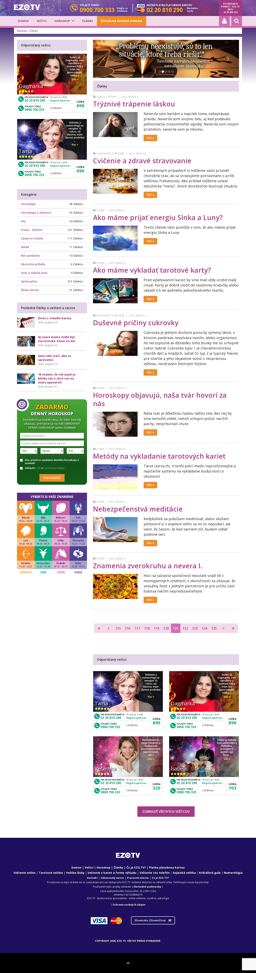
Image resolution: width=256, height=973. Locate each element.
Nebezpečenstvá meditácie (138, 509)
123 (195, 628)
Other (100, 210)
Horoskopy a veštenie (110, 153)
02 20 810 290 (111, 718)
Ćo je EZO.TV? (160, 878)
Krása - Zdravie (31, 230)
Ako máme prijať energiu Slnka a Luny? (158, 217)
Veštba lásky (75, 873)
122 (185, 628)
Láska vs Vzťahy (106, 96)
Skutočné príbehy (33, 264)
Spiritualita (29, 281)
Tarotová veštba (51, 873)
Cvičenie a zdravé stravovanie (142, 160)
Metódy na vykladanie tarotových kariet (159, 456)
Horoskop (62, 21)
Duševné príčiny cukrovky (135, 322)
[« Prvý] (99, 628)
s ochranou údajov (53, 468)
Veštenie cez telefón (155, 873)
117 (137, 628)
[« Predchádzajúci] (108, 628)
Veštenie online (24, 873)
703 (232, 788)
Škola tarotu (30, 290)
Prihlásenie (52, 478)
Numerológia (233, 873)
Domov (23, 21)
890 (156, 722)
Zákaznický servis (112, 878)
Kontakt (92, 878)
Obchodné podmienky (147, 886)
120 (166, 628)
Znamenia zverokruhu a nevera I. (147, 565)
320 (156, 788)
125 (214, 628)
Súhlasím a (44, 468)
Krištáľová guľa (210, 873)
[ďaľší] (224, 628)
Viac (149, 138)
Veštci (41, 21)
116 (127, 628)
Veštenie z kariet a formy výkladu (112, 873)
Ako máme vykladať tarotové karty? (152, 270)
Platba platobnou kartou (167, 867)
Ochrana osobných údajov (129, 904)
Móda (25, 247)
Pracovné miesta (138, 878)
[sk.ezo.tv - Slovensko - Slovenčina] (27, 7)
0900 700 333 (110, 727)
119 (156, 628)
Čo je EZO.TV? (136, 867)
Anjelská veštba (184, 873)
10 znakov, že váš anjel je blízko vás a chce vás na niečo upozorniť (56, 378)
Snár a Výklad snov (34, 273)
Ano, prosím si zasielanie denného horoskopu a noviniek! (52, 461)
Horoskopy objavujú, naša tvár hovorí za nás (160, 399)
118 (147, 628)
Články (87, 21)
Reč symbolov (30, 255)
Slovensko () (150, 920)
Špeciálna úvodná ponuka (121, 21)
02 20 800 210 (230, 12)
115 (118, 628)
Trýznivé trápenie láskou (134, 103)
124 (204, 628)
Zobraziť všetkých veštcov (166, 811)
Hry (23, 221)
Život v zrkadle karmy (54, 318)
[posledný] (233, 628)
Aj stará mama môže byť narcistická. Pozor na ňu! (56, 339)
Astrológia (28, 204)
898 (232, 722)
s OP (38, 468)
